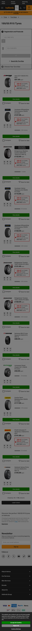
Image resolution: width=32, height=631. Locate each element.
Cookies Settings (16, 629)
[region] (16, 621)
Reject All (16, 625)
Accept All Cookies (16, 622)
